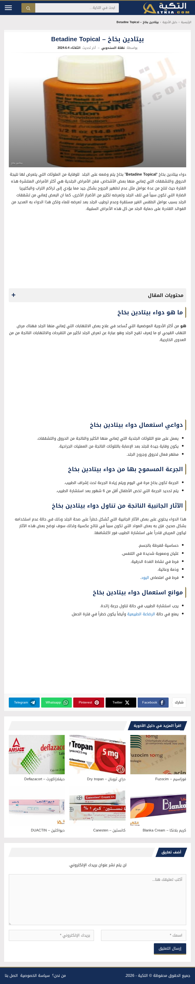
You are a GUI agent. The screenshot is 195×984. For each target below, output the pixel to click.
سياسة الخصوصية (35, 975)
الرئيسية (186, 22)
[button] (97, 295)
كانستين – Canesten (109, 830)
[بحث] (28, 8)
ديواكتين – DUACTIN (48, 830)
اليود (145, 577)
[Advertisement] (97, 251)
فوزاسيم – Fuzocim (170, 779)
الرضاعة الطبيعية (141, 614)
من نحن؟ (59, 975)
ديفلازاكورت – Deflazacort (44, 779)
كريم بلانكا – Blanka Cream (164, 830)
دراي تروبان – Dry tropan (106, 779)
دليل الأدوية (169, 22)
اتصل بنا (11, 975)
